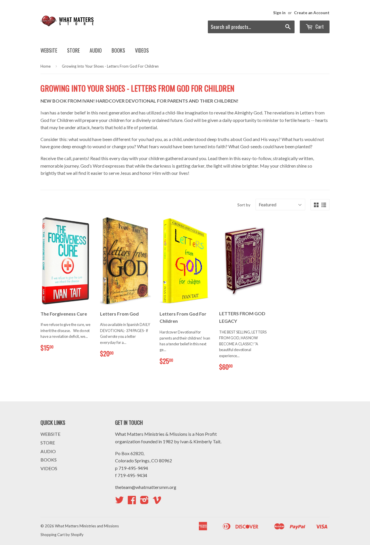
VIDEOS (142, 50)
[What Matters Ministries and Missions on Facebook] (131, 501)
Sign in (279, 12)
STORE (73, 50)
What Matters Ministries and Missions (87, 526)
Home (45, 66)
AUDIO (96, 50)
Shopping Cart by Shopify (62, 534)
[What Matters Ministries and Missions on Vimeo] (157, 501)
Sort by (243, 204)
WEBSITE (48, 50)
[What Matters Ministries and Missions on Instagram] (144, 501)
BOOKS (118, 50)
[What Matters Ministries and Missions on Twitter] (119, 501)
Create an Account (312, 12)
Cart (319, 26)
